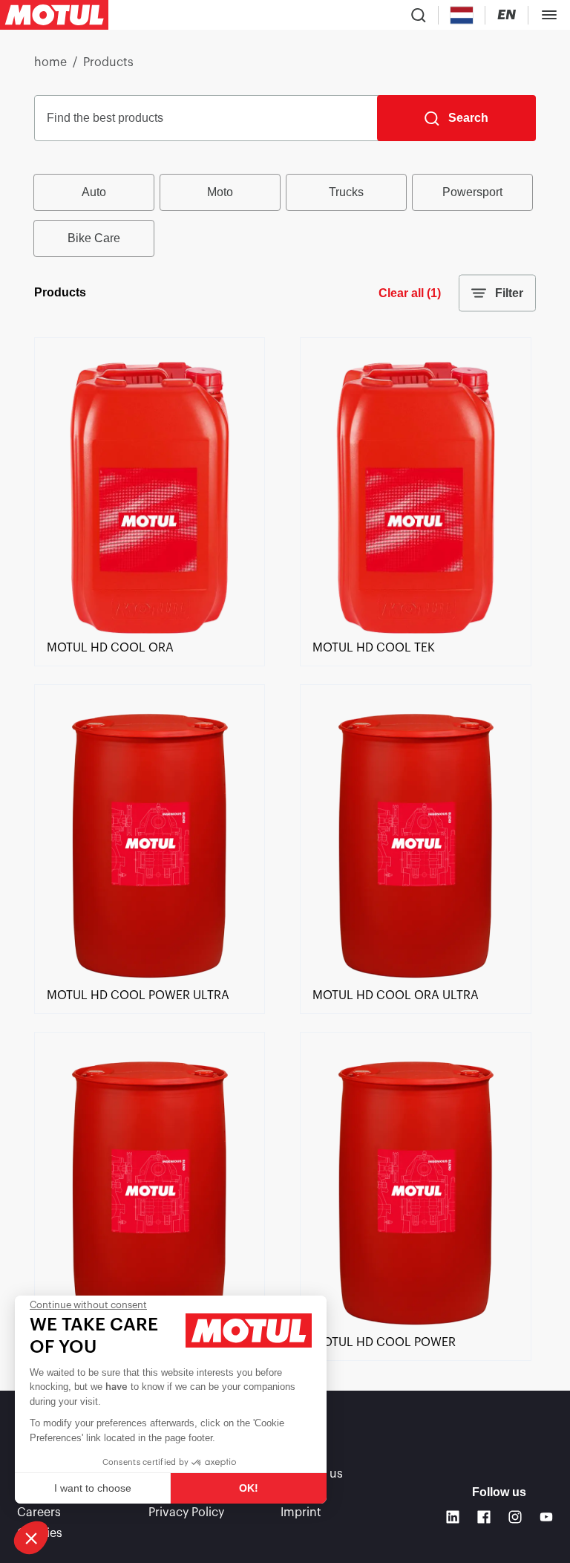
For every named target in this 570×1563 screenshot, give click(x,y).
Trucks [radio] (346, 192)
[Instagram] (515, 1517)
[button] (31, 1538)
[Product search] (418, 14)
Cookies (39, 1533)
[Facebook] (484, 1517)
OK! (248, 1488)
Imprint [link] (301, 1512)
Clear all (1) (410, 293)
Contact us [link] (312, 1474)
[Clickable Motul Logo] (54, 15)
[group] (285, 215)
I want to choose (92, 1488)
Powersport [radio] (472, 192)
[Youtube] (546, 1517)
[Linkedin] (452, 1517)
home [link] (50, 62)
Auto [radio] (94, 192)
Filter (509, 293)
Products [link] (108, 62)
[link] (149, 630)
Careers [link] (39, 1512)
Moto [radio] (220, 192)
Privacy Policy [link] (186, 1512)
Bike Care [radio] (94, 238)
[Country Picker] (462, 15)
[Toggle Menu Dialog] (549, 15)
